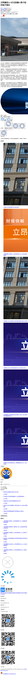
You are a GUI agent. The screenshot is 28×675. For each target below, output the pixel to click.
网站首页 (2, 592)
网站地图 (18, 592)
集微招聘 (10, 592)
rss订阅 (3, 594)
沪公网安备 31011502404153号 (9, 673)
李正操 (5, 8)
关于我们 (22, 592)
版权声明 (6, 592)
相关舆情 (3, 9)
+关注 (2, 466)
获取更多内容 (4, 515)
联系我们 (14, 592)
